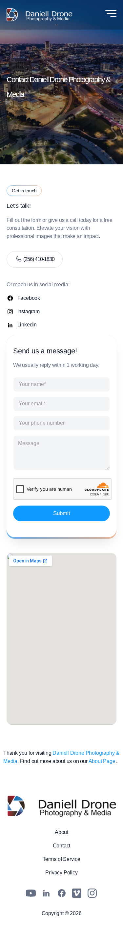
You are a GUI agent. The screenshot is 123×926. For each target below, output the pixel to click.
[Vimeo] (77, 893)
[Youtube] (31, 893)
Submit (61, 513)
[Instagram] (92, 893)
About (61, 832)
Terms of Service (61, 859)
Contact (62, 845)
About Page (102, 761)
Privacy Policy (61, 872)
